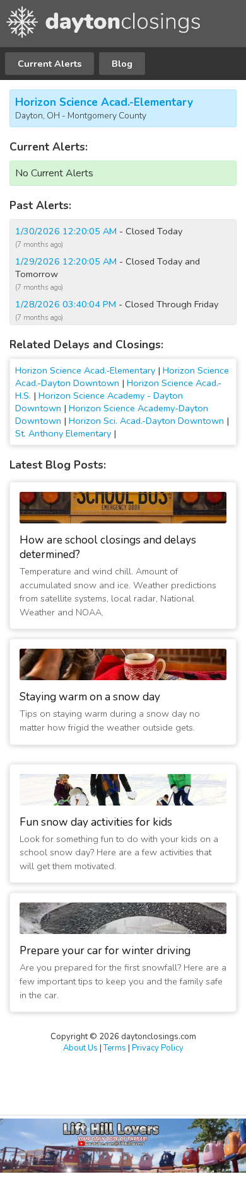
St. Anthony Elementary (63, 433)
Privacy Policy (158, 1048)
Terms (114, 1048)
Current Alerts (49, 63)
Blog (122, 63)
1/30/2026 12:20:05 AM (66, 231)
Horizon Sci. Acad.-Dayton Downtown (146, 420)
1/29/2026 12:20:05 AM (66, 261)
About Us (80, 1048)
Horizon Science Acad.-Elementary (104, 102)
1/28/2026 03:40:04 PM (65, 304)
